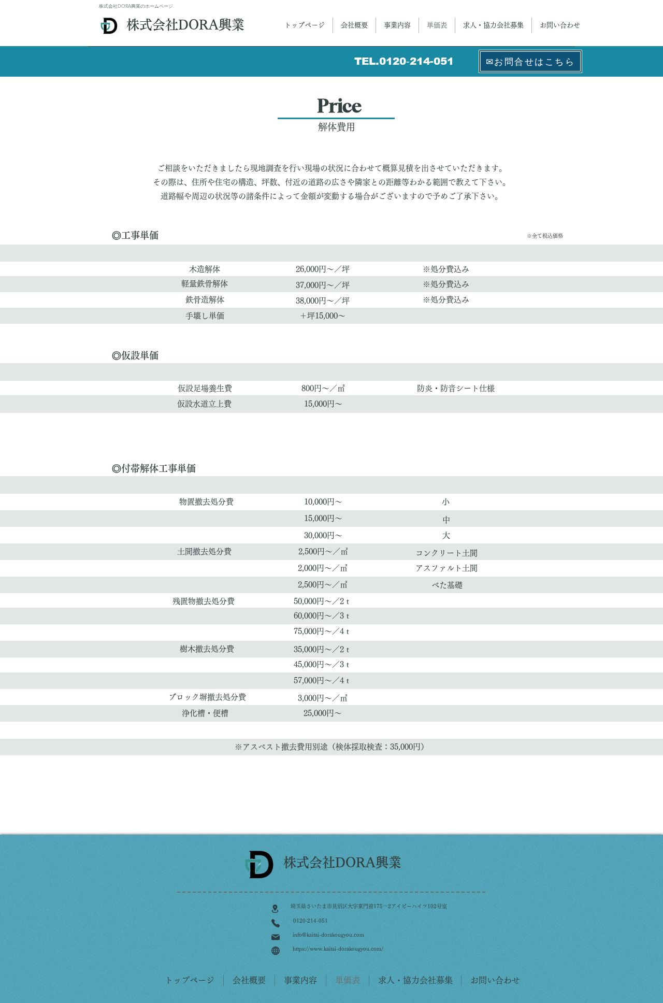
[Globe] (275, 950)
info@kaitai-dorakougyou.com (328, 934)
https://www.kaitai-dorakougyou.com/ (338, 948)
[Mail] (275, 937)
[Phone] (275, 923)
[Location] (275, 908)
